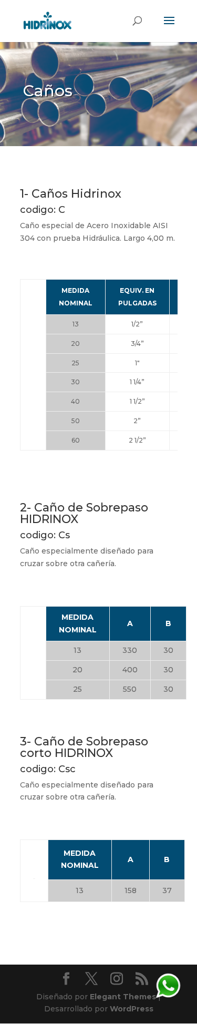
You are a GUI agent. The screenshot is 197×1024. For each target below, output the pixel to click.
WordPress (131, 1008)
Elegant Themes (123, 996)
